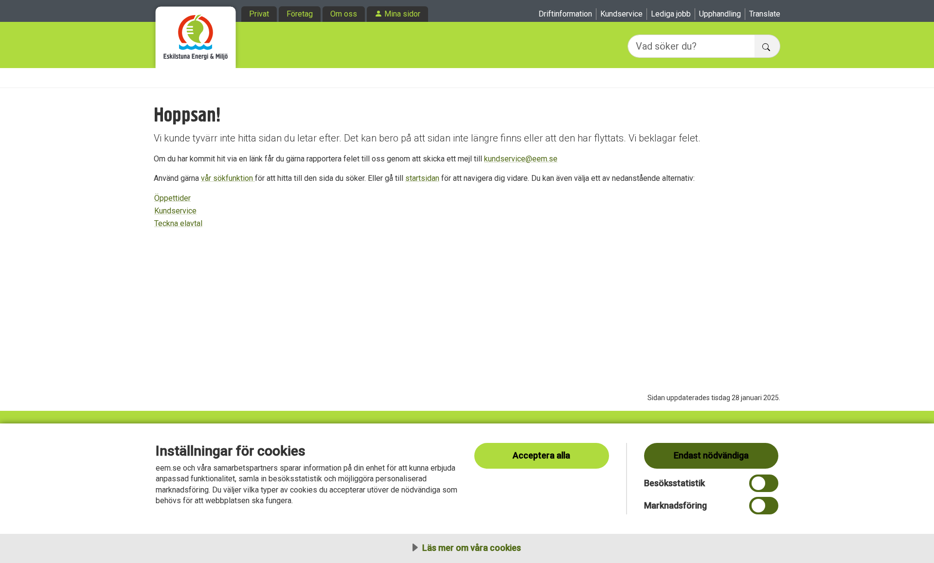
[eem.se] (195, 34)
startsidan (422, 178)
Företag (300, 13)
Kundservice (621, 13)
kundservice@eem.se (520, 158)
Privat (259, 13)
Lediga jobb (671, 13)
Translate (764, 13)
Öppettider (172, 198)
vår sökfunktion (228, 178)
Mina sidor (402, 13)
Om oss (343, 13)
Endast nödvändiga (711, 455)
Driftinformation (565, 13)
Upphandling (720, 13)
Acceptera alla (541, 455)
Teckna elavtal (178, 223)
